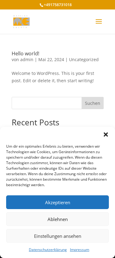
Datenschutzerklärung (48, 249)
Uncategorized (84, 59)
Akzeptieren (57, 202)
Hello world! (25, 53)
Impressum (79, 249)
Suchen (92, 103)
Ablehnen (58, 219)
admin (26, 59)
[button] (106, 134)
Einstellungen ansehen (57, 236)
